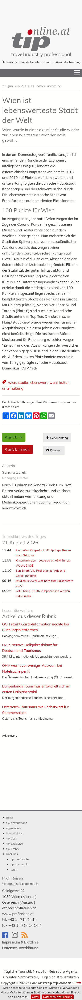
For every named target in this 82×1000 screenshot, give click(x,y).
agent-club (13, 828)
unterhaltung (12, 388)
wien (12, 382)
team (14, 869)
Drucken (55, 450)
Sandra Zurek (14, 472)
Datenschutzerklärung (57, 997)
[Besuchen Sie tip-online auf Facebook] (7, 937)
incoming (54, 86)
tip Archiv (12, 849)
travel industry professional (41, 54)
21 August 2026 (24, 540)
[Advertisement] (41, 10)
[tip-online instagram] (16, 937)
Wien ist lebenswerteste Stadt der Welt (40, 110)
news (40, 86)
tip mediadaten (20, 859)
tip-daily (11, 838)
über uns (12, 854)
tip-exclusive (14, 843)
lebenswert (38, 382)
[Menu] (77, 72)
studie (23, 382)
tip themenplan (20, 864)
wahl (53, 382)
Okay (35, 997)
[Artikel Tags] (4, 382)
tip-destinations (16, 822)
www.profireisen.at (18, 913)
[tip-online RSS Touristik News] (25, 937)
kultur (64, 382)
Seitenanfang (58, 438)
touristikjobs (14, 833)
